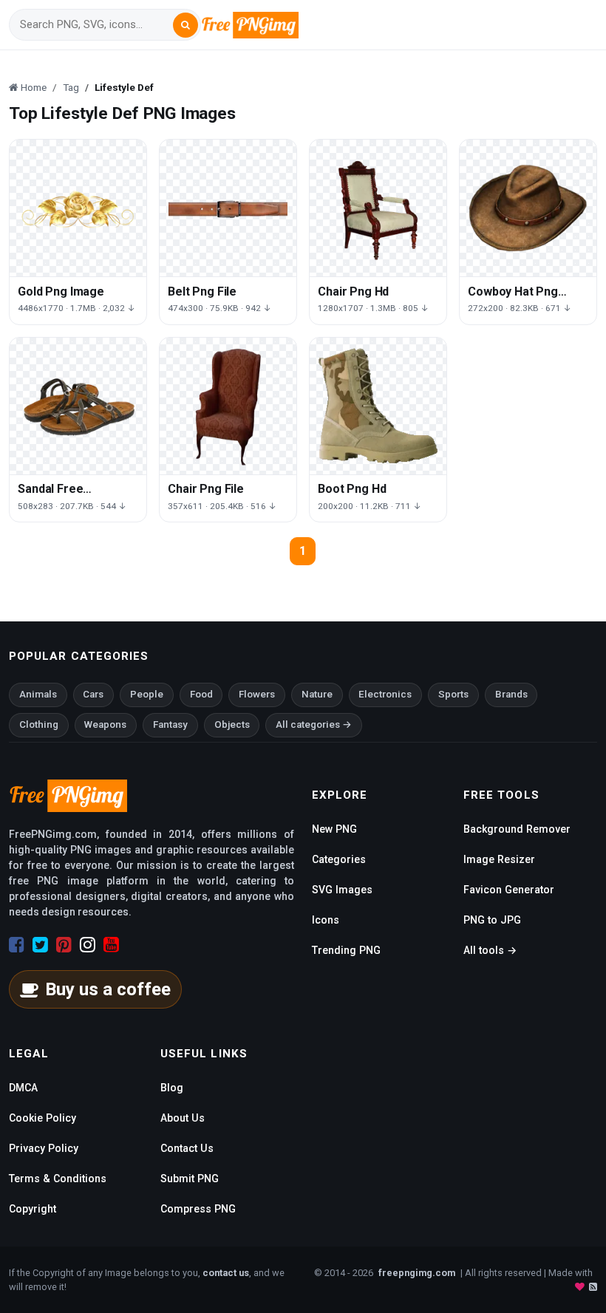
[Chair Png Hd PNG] (378, 208)
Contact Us (187, 1148)
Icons (325, 920)
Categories (339, 859)
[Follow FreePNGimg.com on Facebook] (16, 945)
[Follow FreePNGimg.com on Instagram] (87, 945)
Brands (511, 694)
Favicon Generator (508, 889)
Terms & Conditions (57, 1178)
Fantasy (170, 724)
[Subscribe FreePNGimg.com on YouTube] (111, 945)
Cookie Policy (42, 1118)
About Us (182, 1118)
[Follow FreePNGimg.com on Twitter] (40, 945)
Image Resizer (499, 859)
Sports (453, 694)
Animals (38, 694)
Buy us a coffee (108, 989)
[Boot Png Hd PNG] (378, 406)
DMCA (23, 1087)
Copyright (32, 1209)
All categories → (314, 724)
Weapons (105, 724)
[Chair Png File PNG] (228, 406)
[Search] (185, 25)
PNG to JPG (492, 920)
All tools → (490, 950)
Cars (93, 694)
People (146, 694)
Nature (317, 694)
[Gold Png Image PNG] (78, 208)
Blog (171, 1087)
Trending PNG (346, 950)
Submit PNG (189, 1178)
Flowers (257, 694)
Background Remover (517, 829)
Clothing (38, 724)
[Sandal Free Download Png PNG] (78, 406)
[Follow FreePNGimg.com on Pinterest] (64, 945)
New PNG (334, 829)
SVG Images (342, 889)
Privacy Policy (43, 1148)
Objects (232, 724)
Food (201, 694)
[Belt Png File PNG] (228, 208)
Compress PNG (198, 1209)
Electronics (385, 694)
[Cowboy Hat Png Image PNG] (528, 208)
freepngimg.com (416, 1272)
